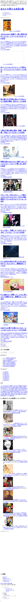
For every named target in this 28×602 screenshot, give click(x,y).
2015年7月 (6, 374)
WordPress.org (6, 581)
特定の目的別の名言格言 (9, 364)
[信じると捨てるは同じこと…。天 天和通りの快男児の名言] (8, 486)
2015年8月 (6, 373)
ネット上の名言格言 (8, 359)
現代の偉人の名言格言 (9, 366)
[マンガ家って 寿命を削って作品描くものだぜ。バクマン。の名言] (8, 526)
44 (3, 345)
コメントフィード (7, 579)
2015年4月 (6, 378)
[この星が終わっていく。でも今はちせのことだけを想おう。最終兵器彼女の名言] (8, 423)
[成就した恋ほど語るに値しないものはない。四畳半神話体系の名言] (8, 436)
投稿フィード (6, 578)
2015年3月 (6, 380)
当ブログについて (10, 590)
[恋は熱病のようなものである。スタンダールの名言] (8, 499)
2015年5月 (6, 377)
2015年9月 (5, 371)
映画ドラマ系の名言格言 (9, 362)
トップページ (9, 588)
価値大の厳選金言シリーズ (10, 360)
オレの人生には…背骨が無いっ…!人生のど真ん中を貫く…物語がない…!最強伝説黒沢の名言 (15, 514)
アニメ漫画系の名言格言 (9, 358)
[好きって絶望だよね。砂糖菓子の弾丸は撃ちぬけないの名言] (8, 473)
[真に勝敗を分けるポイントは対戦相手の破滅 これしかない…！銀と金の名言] (8, 410)
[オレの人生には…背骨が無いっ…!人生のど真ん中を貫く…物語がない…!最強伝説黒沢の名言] (8, 512)
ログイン (5, 576)
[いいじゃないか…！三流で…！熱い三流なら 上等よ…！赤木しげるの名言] (8, 449)
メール (7, 591)
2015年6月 (6, 376)
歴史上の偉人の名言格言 (9, 363)
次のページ (3, 344)
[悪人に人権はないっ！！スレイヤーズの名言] (8, 460)
